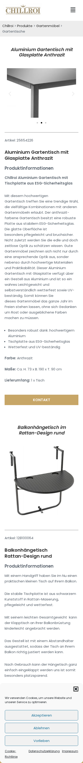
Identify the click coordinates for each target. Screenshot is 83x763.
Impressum (70, 751)
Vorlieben (41, 740)
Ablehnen (41, 728)
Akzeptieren (41, 715)
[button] (76, 689)
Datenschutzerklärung (44, 751)
